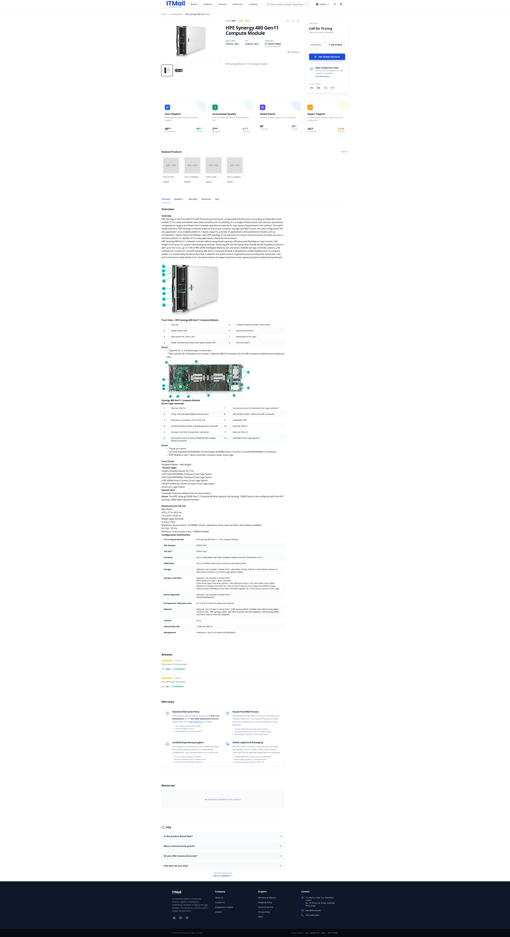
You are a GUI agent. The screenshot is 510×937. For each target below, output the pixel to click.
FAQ (217, 199)
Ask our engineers (221, 875)
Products (208, 4)
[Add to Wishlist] (288, 21)
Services (222, 4)
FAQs (260, 916)
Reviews (179, 199)
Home (164, 14)
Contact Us (220, 902)
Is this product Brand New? (178, 836)
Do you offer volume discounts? (180, 855)
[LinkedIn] (174, 918)
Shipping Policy (265, 902)
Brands (194, 4)
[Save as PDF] (293, 21)
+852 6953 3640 (312, 915)
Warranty (193, 199)
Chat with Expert (322, 76)
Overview (166, 199)
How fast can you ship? (176, 865)
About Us (219, 897)
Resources (237, 4)
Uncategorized (175, 14)
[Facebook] (187, 918)
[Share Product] (298, 21)
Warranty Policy (196, 721)
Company (253, 4)
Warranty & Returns (267, 897)
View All (344, 152)
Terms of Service (265, 907)
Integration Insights (224, 907)
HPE (230, 21)
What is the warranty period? (179, 846)
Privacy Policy (264, 912)
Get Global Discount (329, 56)
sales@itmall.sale (313, 910)
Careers (218, 912)
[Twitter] (180, 918)
